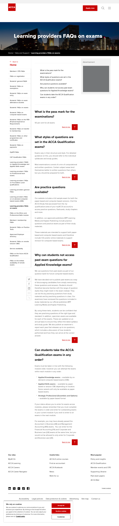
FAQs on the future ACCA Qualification (19, 255)
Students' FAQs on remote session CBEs (19, 242)
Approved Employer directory (17, 235)
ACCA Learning (14, 463)
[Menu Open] (109, 8)
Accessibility (24, 499)
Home (10, 53)
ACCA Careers (14, 467)
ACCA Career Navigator (17, 472)
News (52, 472)
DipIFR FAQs (14, 152)
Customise (61, 517)
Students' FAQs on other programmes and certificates (19, 138)
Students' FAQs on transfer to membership (19, 130)
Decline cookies (61, 511)
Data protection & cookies (56, 499)
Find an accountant (57, 463)
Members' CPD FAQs (17, 71)
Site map (85, 499)
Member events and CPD (101, 467)
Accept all (61, 505)
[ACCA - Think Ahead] (12, 10)
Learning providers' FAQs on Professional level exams (19, 173)
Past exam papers (98, 476)
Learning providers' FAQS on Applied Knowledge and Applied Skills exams (19, 164)
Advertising (74, 499)
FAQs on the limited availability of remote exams (17, 263)
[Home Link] (106, 488)
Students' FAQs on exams (19, 108)
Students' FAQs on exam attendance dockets (19, 101)
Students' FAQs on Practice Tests (19, 228)
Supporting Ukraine (98, 472)
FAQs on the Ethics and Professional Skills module (19, 214)
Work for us (54, 476)
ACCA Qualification (98, 463)
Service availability (16, 249)
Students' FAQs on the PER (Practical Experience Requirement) (19, 122)
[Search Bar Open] (103, 8)
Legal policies (37, 499)
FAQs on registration (17, 76)
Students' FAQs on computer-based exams (18, 114)
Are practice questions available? (53, 84)
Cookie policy (20, 516)
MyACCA (11, 459)
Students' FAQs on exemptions (16, 87)
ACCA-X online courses (59, 459)
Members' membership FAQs (18, 221)
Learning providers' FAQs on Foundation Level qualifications (19, 183)
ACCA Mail (95, 480)
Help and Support (22, 53)
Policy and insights (98, 459)
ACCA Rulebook (56, 467)
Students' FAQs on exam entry (19, 94)
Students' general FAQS (18, 81)
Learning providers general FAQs (19, 191)
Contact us (95, 499)
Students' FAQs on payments (16, 146)
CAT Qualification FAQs (18, 157)
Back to (14, 63)
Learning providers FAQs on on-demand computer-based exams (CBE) (19, 199)
